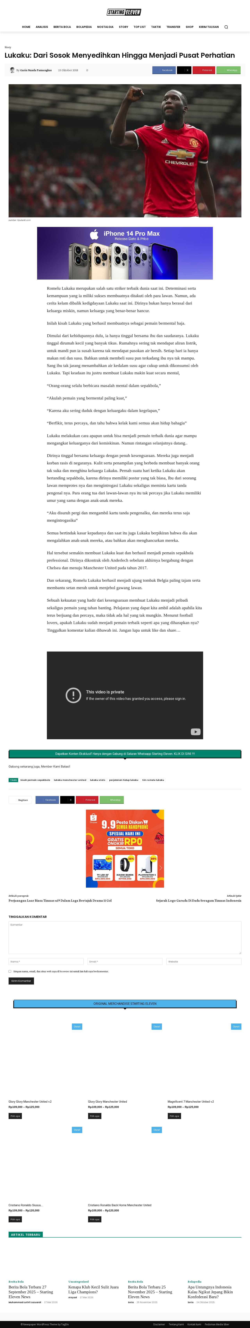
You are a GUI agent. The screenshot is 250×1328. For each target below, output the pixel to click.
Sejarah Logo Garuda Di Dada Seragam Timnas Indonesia (198, 900)
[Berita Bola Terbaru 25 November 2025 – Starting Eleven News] (155, 1260)
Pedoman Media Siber (217, 1324)
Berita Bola (16, 1281)
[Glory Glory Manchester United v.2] (45, 1060)
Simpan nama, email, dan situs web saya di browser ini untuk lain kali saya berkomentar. (61, 971)
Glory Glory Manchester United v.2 (30, 1101)
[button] (226, 27)
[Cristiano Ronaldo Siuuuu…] (45, 1163)
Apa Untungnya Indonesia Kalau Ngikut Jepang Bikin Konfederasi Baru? (210, 1292)
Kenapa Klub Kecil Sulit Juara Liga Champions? (93, 1289)
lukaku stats (97, 780)
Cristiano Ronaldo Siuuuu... (26, 1205)
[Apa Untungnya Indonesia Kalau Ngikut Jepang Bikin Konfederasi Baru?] (215, 1260)
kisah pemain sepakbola (35, 780)
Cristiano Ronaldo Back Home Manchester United (119, 1205)
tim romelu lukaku (153, 780)
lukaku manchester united (70, 780)
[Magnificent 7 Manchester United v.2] (204, 1060)
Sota (131, 1302)
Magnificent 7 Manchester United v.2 (191, 1101)
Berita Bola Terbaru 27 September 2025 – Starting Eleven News (31, 1292)
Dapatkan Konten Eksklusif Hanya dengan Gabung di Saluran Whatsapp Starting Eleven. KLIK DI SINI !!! (125, 753)
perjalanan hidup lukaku (123, 780)
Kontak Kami (194, 1324)
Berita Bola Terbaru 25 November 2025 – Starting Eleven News (150, 1292)
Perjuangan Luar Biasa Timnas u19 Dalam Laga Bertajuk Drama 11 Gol (60, 900)
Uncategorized (78, 1281)
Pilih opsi (15, 1116)
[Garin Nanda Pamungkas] (12, 70)
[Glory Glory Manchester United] (125, 1060)
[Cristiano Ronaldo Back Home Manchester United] (125, 1163)
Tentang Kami (176, 1324)
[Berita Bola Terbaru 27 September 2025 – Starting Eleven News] (35, 1260)
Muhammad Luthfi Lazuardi (25, 1302)
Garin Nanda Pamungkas (36, 70)
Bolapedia (194, 1281)
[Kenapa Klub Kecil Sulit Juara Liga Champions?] (95, 1260)
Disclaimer (159, 1324)
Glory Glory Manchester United (107, 1101)
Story (8, 47)
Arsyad (72, 1297)
